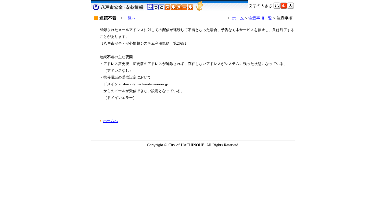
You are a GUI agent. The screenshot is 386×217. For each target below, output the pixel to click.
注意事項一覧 (260, 18)
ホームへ (110, 121)
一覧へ (130, 18)
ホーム (238, 18)
